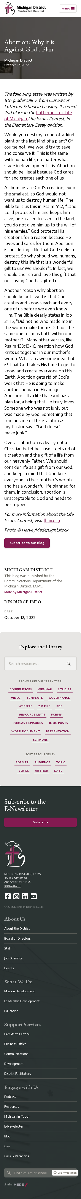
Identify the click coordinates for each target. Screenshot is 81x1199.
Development (14, 1064)
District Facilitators (17, 1073)
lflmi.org (52, 520)
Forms (56, 714)
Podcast (10, 1096)
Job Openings (13, 958)
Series (24, 770)
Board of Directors (17, 938)
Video (16, 697)
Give (7, 1146)
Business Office (15, 1044)
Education (11, 1011)
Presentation (58, 731)
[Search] (68, 663)
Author (41, 770)
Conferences (21, 689)
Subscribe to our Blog (27, 543)
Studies (64, 689)
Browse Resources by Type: (40, 681)
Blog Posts (58, 723)
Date (8, 611)
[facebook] (7, 896)
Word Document (25, 731)
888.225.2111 (12, 885)
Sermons (40, 739)
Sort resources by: (40, 754)
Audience (42, 762)
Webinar (45, 689)
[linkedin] (25, 896)
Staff (8, 948)
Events (9, 968)
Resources (11, 1106)
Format (22, 762)
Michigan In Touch (17, 1116)
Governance (59, 697)
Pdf (59, 706)
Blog (7, 1136)
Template (34, 697)
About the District (17, 928)
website (25, 706)
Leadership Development (22, 1001)
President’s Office (17, 1034)
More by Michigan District (23, 592)
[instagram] (16, 896)
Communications (16, 1054)
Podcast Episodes (28, 723)
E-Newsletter (13, 1126)
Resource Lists (32, 714)
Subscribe (40, 822)
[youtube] (33, 896)
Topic (60, 762)
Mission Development (19, 991)
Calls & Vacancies (16, 1156)
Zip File (44, 706)
